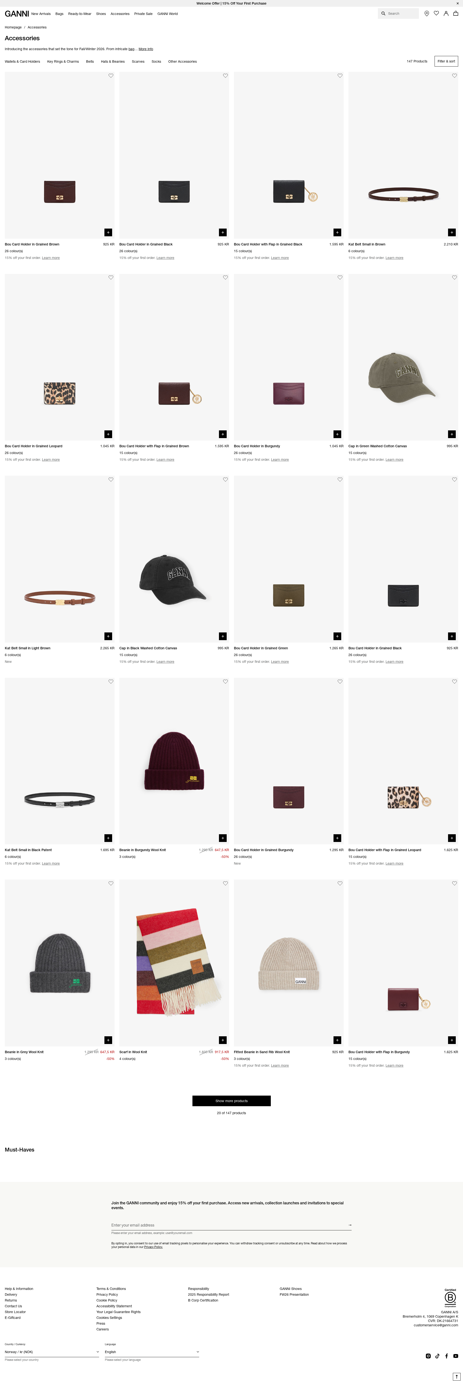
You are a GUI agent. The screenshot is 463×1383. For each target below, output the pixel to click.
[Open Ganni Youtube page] (456, 1356)
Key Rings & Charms (63, 61)
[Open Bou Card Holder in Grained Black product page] (174, 155)
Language (110, 1344)
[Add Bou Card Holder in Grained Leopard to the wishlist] (111, 277)
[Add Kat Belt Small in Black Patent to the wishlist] (111, 681)
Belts (90, 61)
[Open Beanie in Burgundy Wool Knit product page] (174, 761)
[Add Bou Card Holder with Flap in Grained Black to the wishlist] (340, 75)
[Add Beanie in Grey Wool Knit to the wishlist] (111, 883)
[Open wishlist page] (436, 13)
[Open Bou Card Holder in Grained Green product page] (289, 559)
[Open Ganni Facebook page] (446, 1356)
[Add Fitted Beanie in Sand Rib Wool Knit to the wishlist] (340, 883)
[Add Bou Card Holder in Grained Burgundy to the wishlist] (340, 681)
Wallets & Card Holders (22, 61)
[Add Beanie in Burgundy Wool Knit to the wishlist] (225, 681)
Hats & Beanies (113, 61)
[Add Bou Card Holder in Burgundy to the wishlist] (340, 277)
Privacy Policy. (153, 1247)
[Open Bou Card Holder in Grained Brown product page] (60, 155)
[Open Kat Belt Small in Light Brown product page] (60, 559)
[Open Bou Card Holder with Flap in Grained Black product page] (289, 155)
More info (146, 49)
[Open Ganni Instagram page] (428, 1356)
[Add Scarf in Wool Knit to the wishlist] (225, 883)
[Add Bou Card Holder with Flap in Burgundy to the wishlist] (454, 883)
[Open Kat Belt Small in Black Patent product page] (60, 761)
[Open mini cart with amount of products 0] (456, 13)
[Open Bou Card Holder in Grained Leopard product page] (60, 357)
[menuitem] (41, 14)
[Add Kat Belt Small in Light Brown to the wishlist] (111, 479)
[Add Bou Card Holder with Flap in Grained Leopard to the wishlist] (454, 681)
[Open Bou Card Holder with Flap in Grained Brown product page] (174, 357)
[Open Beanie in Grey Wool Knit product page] (60, 963)
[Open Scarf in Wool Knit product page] (174, 963)
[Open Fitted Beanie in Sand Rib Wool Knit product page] (289, 963)
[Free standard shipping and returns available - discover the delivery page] (231, 3)
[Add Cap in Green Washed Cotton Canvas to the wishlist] (454, 277)
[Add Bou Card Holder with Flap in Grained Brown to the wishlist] (225, 277)
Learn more (51, 258)
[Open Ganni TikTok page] (437, 1356)
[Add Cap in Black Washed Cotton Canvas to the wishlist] (225, 479)
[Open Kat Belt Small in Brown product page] (403, 155)
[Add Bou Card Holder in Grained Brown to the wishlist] (111, 75)
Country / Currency (15, 1344)
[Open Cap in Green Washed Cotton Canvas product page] (403, 357)
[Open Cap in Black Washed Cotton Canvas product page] (174, 559)
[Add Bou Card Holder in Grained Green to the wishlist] (340, 479)
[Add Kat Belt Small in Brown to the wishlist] (454, 75)
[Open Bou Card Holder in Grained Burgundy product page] (289, 761)
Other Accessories (182, 61)
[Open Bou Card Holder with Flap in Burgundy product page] (403, 963)
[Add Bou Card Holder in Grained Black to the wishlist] (225, 75)
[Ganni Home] (16, 13)
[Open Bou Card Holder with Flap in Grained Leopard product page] (403, 761)
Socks (156, 61)
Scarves (138, 61)
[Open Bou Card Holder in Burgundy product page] (289, 357)
